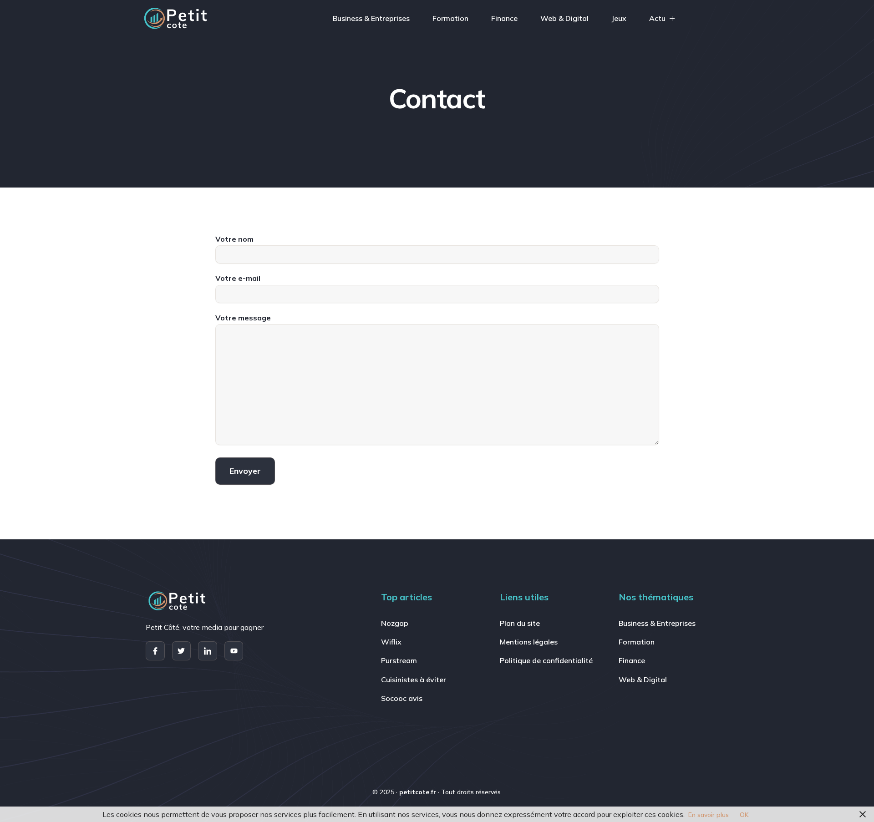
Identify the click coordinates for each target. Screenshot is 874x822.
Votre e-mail (237, 278)
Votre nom (234, 239)
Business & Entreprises (371, 18)
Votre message (243, 317)
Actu (657, 18)
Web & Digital (564, 18)
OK (744, 815)
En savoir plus (708, 815)
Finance (504, 18)
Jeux (618, 18)
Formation (450, 18)
